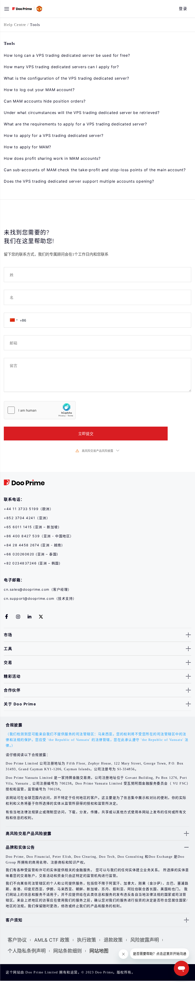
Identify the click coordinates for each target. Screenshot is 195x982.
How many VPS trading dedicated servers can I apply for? (61, 66)
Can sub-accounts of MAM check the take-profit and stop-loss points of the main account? (95, 169)
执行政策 (86, 940)
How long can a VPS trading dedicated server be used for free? (67, 55)
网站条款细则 (67, 951)
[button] (7, 9)
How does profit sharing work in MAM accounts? (52, 158)
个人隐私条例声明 (27, 951)
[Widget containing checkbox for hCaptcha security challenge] (40, 410)
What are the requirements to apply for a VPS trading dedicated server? (75, 124)
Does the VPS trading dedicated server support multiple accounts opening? (79, 181)
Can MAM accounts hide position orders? (44, 101)
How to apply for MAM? (27, 147)
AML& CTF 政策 (51, 940)
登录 (183, 9)
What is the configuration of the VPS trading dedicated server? (66, 78)
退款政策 (113, 940)
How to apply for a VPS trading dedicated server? (53, 135)
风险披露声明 (144, 940)
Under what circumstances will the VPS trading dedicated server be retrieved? (82, 112)
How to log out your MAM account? (39, 89)
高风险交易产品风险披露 (97, 451)
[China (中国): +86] (13, 320)
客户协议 (17, 940)
